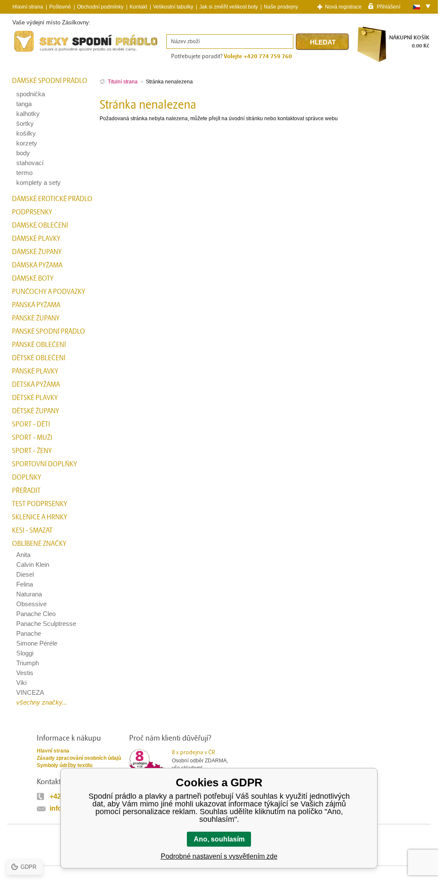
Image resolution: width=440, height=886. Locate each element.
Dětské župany (35, 411)
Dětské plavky (35, 397)
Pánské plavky (35, 371)
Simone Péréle (36, 643)
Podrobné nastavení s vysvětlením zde (219, 856)
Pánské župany (35, 318)
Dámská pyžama (37, 265)
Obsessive (31, 604)
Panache (28, 633)
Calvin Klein (32, 564)
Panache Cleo (36, 613)
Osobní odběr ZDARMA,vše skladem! (200, 760)
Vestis (24, 673)
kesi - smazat (32, 530)
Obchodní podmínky (100, 6)
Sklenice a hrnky (39, 517)
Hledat (323, 42)
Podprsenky (32, 212)
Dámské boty (32, 278)
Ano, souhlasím (219, 839)
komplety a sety (38, 182)
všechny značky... (41, 702)
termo (24, 172)
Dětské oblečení (38, 358)
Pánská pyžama (36, 305)
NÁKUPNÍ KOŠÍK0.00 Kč (409, 41)
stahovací (30, 163)
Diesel (25, 574)
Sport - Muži (32, 437)
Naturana (29, 594)
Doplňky (26, 477)
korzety (26, 143)
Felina (24, 584)
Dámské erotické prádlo (52, 199)
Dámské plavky (36, 238)
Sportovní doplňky (44, 464)
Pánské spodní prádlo (48, 331)
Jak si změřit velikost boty (228, 6)
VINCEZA (30, 692)
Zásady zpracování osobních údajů (79, 758)
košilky (26, 133)
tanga (24, 104)
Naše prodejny (281, 6)
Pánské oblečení (39, 344)
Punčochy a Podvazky (48, 291)
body (23, 153)
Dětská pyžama (36, 384)
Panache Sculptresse (46, 623)
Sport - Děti (31, 424)
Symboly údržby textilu (64, 765)
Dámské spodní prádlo (49, 80)
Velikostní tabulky (173, 6)
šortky (25, 123)
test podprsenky (39, 504)
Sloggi (24, 653)
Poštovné (60, 6)
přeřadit (26, 490)
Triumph (27, 663)
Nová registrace (343, 6)
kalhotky (28, 113)
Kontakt (138, 6)
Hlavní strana (53, 751)
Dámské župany (37, 252)
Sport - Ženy (32, 450)
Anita (23, 554)
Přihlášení (388, 6)
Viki (21, 682)
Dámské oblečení (40, 225)
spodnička (30, 94)
